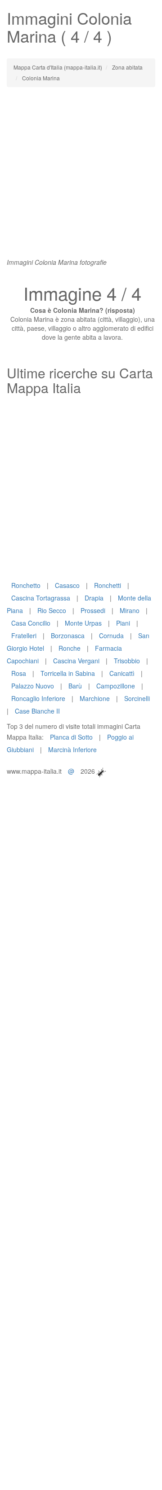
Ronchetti (107, 585)
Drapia (94, 597)
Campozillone (115, 685)
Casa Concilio (30, 622)
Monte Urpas (83, 622)
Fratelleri (23, 635)
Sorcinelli (137, 698)
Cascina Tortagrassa (40, 597)
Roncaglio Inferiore (38, 698)
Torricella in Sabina (67, 673)
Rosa (18, 673)
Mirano (130, 610)
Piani (123, 622)
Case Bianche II (37, 710)
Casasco (67, 585)
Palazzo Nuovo (32, 685)
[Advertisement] (81, 177)
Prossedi (93, 610)
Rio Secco (51, 610)
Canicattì (122, 673)
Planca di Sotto (71, 736)
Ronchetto (25, 585)
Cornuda (111, 635)
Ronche (69, 648)
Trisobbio (127, 660)
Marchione (95, 698)
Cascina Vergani (76, 660)
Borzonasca (68, 635)
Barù (75, 685)
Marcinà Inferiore (72, 749)
